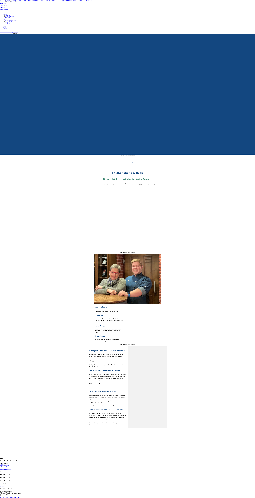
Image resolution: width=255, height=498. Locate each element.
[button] (111, 309)
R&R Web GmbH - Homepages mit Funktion (9, 497)
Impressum (5, 28)
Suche (16, 32)
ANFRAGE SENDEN (5, 32)
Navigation (12, 32)
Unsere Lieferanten (7, 23)
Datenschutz (5, 29)
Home (4, 11)
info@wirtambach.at (4, 465)
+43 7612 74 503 (3, 464)
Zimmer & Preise (6, 13)
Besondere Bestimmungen (10, 20)
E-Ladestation (5, 22)
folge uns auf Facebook (5, 466)
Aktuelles (5, 24)
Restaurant (5, 14)
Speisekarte (7, 15)
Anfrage (4, 26)
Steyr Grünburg (8, 21)
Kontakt (4, 27)
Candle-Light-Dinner (9, 16)
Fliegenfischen (6, 19)
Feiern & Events (8, 17)
